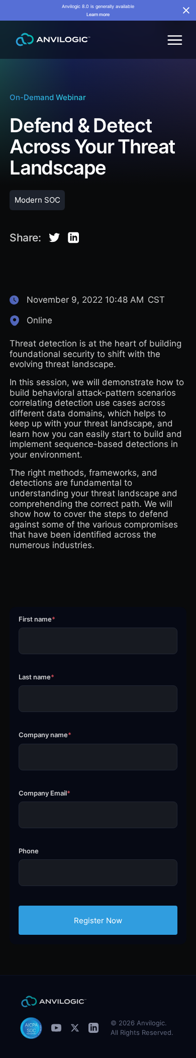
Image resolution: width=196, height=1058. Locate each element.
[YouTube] (56, 1027)
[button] (172, 40)
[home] (50, 40)
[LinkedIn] (93, 1027)
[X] (74, 1027)
